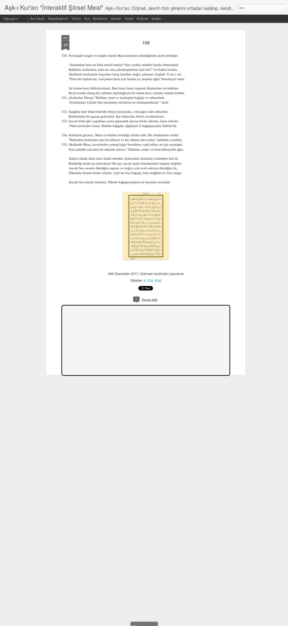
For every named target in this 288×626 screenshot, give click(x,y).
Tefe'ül (76, 18)
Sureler (116, 18)
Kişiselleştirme (58, 18)
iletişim (156, 18)
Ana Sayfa (37, 18)
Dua (87, 18)
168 (146, 42)
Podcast (142, 18)
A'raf (158, 280)
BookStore (100, 18)
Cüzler (129, 18)
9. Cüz (148, 280)
